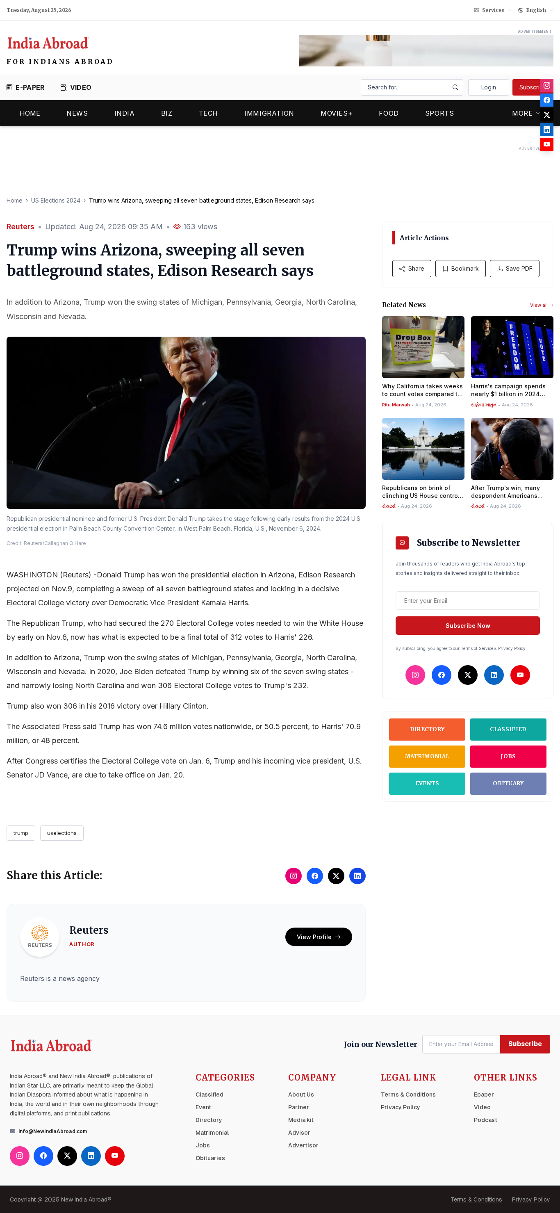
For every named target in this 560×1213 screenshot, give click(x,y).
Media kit (301, 1120)
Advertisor (303, 1145)
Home (30, 113)
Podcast (485, 1120)
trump (21, 833)
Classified (508, 729)
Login (488, 87)
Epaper (484, 1094)
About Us (301, 1094)
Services (493, 10)
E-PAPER (30, 87)
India (124, 113)
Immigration (269, 113)
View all (539, 305)
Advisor (299, 1132)
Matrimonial (427, 756)
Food (389, 113)
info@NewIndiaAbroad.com (52, 1131)
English (536, 10)
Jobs (508, 756)
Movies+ (337, 113)
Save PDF (519, 268)
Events (427, 783)
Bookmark (465, 268)
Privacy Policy (400, 1107)
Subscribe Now (468, 625)
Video (482, 1107)
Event (203, 1107)
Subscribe (533, 87)
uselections (62, 833)
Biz (167, 113)
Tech (209, 113)
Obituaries (210, 1158)
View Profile (314, 936)
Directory (427, 729)
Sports (439, 113)
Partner (298, 1107)
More (522, 113)
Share (416, 268)
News (77, 113)
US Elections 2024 (55, 200)
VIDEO (80, 87)
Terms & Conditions (408, 1094)
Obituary (508, 783)
